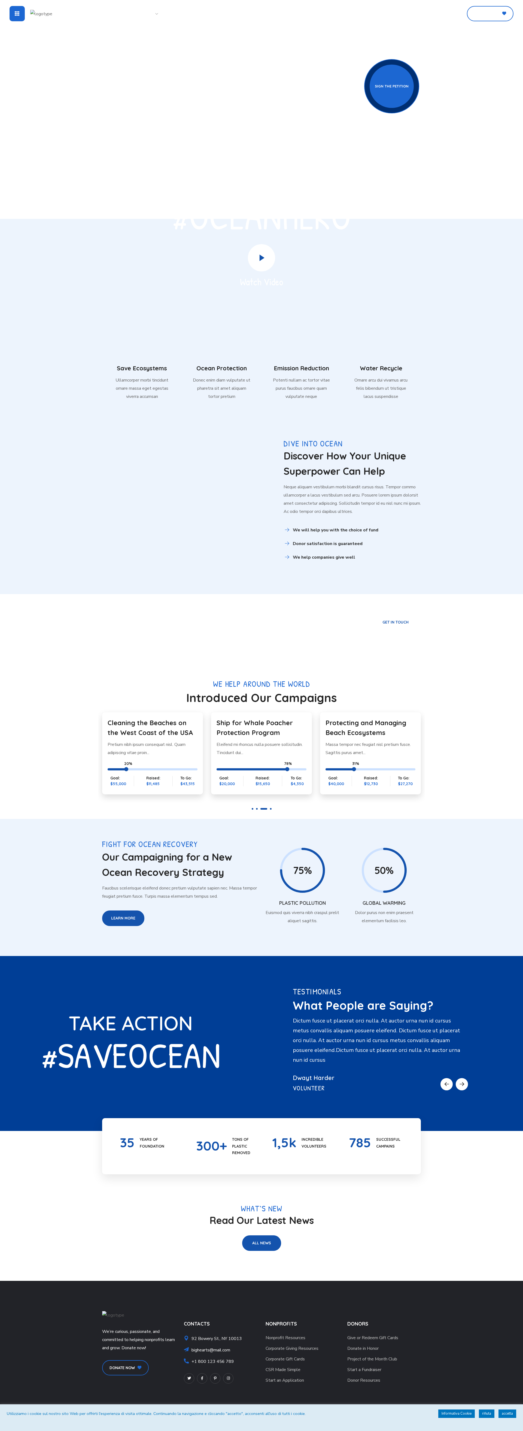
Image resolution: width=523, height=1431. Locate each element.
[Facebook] (202, 1378)
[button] (456, 13)
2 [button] (257, 809)
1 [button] (252, 809)
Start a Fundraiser (364, 1370)
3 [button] (263, 809)
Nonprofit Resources (285, 1338)
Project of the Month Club (372, 1359)
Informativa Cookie (457, 1413)
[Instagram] (228, 1378)
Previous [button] (446, 1084)
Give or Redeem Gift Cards (372, 1338)
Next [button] (462, 1084)
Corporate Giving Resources (292, 1348)
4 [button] (271, 809)
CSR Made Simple (283, 1370)
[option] (152, 754)
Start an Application (285, 1380)
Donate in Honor (363, 1348)
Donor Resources (363, 1380)
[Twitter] (189, 1378)
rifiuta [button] (486, 1413)
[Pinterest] (215, 1378)
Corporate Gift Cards (285, 1359)
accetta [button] (507, 1413)
